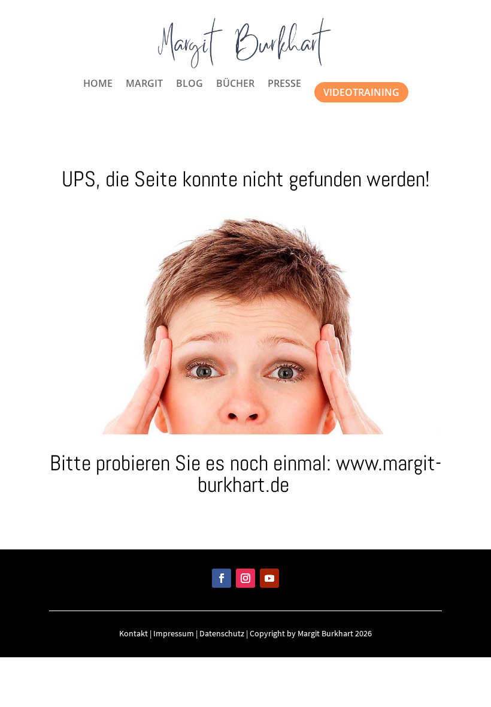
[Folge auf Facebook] (221, 578)
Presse (284, 84)
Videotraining (361, 92)
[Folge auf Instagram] (245, 578)
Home (98, 84)
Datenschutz (221, 633)
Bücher (235, 84)
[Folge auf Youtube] (269, 578)
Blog (189, 84)
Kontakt (133, 633)
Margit (144, 84)
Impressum (173, 633)
